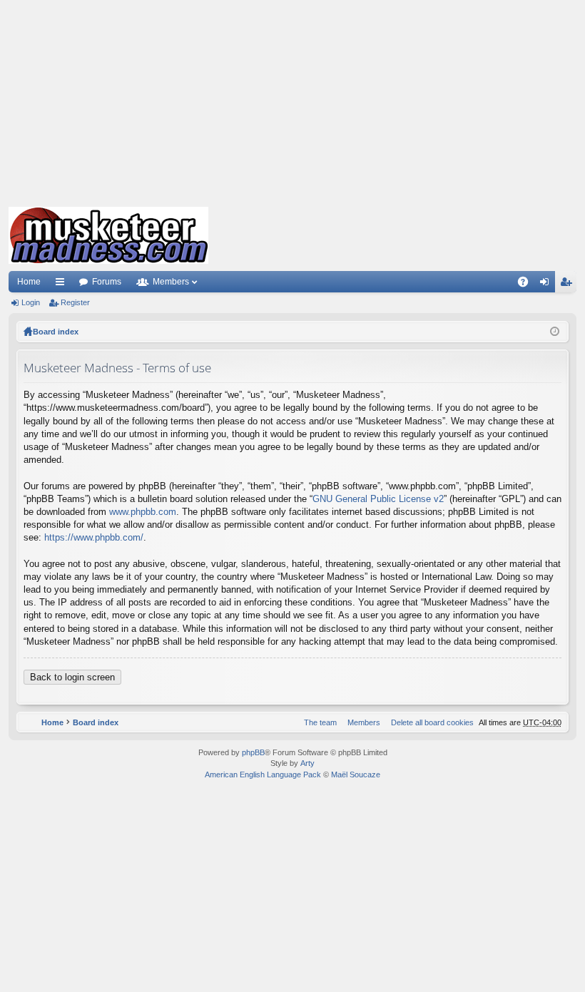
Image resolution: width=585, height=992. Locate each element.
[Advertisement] (292, 100)
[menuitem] (429, 722)
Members (171, 282)
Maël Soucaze (355, 774)
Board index (55, 331)
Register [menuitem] (568, 284)
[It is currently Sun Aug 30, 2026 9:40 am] (554, 331)
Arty (307, 763)
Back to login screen (72, 677)
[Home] (108, 235)
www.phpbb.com (142, 511)
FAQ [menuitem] (528, 284)
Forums (106, 282)
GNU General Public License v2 (378, 499)
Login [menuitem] (547, 284)
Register (75, 302)
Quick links (63, 284)
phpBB (253, 752)
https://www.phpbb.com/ (93, 537)
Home (29, 282)
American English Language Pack (263, 774)
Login (30, 302)
